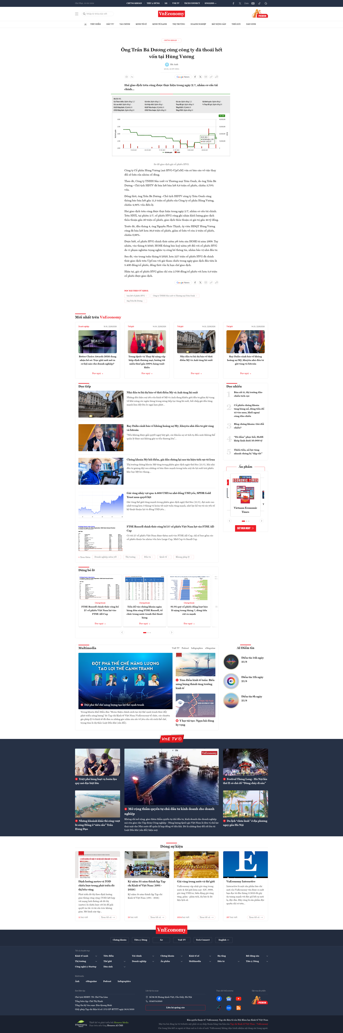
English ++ (210, 3)
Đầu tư (110, 24)
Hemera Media (121, 1023)
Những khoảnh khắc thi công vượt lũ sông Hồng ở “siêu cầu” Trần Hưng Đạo (97, 825)
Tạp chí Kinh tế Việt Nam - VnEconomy (249, 1024)
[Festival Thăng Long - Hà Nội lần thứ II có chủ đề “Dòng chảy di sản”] (245, 762)
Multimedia (87, 648)
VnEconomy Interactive (240, 881)
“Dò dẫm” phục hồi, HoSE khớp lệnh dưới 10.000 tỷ (248, 439)
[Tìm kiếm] (84, 14)
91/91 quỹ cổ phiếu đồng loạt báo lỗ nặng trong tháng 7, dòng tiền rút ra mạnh (189, 610)
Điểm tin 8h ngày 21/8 (251, 698)
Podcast (185, 648)
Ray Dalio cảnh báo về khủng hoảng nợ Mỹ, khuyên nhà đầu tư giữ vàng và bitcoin (245, 360)
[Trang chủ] (85, 24)
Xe (166, 3)
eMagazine (210, 648)
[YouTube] (253, 3)
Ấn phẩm (245, 467)
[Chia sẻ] (216, 77)
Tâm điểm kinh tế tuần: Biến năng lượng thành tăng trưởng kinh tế (195, 684)
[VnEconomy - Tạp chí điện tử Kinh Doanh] (171, 929)
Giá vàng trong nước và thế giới (196, 881)
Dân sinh (251, 24)
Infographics (197, 648)
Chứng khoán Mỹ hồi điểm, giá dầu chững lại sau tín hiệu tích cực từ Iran (171, 459)
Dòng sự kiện (171, 847)
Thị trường (179, 24)
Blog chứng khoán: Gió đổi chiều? (249, 426)
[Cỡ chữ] (132, 77)
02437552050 (155, 1001)
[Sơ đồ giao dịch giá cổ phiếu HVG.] (171, 95)
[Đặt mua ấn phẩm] (260, 13)
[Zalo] (246, 3)
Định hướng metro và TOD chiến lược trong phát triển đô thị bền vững (96, 885)
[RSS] (239, 1008)
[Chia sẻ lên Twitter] (200, 77)
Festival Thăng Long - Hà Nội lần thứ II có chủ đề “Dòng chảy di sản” (245, 781)
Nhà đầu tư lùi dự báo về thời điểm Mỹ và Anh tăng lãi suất (162, 392)
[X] (240, 3)
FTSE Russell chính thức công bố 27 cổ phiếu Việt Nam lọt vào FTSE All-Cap (171, 528)
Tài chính (125, 24)
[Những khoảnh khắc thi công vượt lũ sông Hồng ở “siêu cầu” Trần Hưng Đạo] (97, 803)
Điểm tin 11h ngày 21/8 (252, 679)
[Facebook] (233, 3)
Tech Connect (192, 3)
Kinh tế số (141, 24)
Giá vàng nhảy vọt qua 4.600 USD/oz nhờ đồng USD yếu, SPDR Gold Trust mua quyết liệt (169, 495)
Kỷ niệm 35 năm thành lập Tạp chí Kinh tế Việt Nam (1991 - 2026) (147, 885)
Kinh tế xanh (159, 24)
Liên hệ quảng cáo (175, 1008)
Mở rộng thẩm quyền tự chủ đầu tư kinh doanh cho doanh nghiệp (169, 812)
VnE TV (175, 3)
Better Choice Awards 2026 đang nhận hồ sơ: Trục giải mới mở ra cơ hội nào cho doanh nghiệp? (97, 360)
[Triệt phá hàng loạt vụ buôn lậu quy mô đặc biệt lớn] (97, 762)
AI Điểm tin (245, 648)
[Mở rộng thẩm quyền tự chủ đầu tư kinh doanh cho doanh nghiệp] (171, 777)
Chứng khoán (134, 3)
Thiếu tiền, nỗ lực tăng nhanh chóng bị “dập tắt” (248, 452)
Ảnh (77, 981)
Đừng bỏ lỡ (86, 570)
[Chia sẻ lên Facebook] (195, 77)
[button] (144, 632)
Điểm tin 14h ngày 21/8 (252, 660)
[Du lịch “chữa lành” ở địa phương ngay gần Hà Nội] (245, 803)
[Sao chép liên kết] (211, 77)
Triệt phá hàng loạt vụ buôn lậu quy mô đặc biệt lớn (96, 781)
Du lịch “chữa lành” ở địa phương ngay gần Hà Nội (245, 823)
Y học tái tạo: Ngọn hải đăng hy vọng (195, 723)
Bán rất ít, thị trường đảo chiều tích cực (248, 394)
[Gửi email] (206, 77)
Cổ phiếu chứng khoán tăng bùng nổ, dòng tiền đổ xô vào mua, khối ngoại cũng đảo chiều (249, 410)
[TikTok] (259, 3)
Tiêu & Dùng (153, 3)
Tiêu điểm (95, 24)
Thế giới (236, 24)
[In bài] (126, 77)
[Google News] (266, 3)
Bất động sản (219, 24)
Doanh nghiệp (198, 24)
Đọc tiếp (84, 386)
